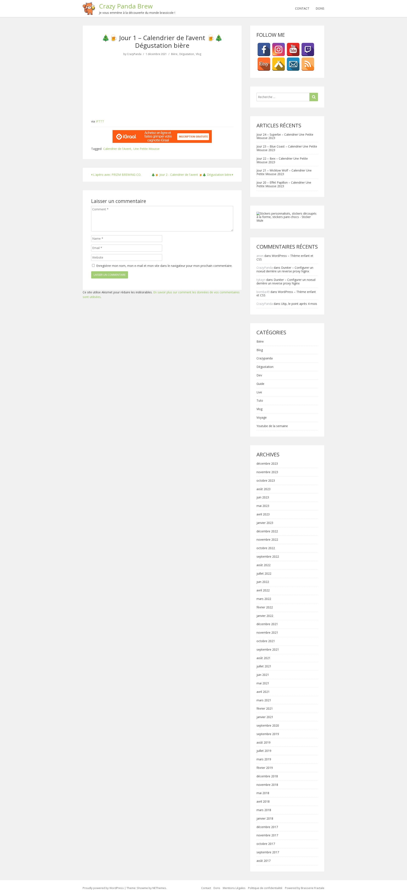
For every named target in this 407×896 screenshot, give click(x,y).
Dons (320, 8)
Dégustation (186, 54)
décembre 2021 (267, 624)
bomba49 (263, 292)
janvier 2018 (264, 818)
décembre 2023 (267, 464)
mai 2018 (262, 793)
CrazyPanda (134, 54)
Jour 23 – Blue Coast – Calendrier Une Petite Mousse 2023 (286, 148)
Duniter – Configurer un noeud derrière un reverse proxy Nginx (284, 269)
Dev (259, 375)
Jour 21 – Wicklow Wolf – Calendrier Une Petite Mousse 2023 (284, 172)
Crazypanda (264, 358)
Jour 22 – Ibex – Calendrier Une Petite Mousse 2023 (282, 160)
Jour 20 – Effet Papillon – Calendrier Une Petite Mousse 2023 (283, 184)
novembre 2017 (267, 835)
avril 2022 (263, 590)
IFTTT (100, 121)
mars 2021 (263, 700)
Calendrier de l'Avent (117, 149)
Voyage (261, 417)
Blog (259, 350)
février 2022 (264, 607)
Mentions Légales (234, 888)
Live (259, 392)
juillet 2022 (263, 573)
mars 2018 (263, 810)
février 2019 (264, 768)
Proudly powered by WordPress (103, 888)
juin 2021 (262, 675)
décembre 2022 (267, 531)
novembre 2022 (267, 540)
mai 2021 (262, 683)
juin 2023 (262, 497)
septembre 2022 (267, 556)
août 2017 (263, 861)
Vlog (198, 54)
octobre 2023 (265, 480)
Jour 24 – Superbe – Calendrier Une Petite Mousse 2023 (284, 136)
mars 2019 (263, 759)
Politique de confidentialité (265, 888)
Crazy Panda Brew (126, 6)
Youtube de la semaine (272, 426)
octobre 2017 (265, 844)
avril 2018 (263, 801)
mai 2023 (262, 506)
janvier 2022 (264, 616)
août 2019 (263, 742)
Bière (174, 54)
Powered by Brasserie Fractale (304, 888)
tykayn (260, 280)
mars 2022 (263, 599)
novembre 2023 (267, 472)
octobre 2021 (265, 641)
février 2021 (264, 708)
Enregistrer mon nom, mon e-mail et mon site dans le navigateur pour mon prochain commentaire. (164, 266)
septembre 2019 (267, 734)
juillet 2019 (263, 751)
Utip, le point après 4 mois (299, 304)
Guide (260, 384)
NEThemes (159, 888)
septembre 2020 (267, 725)
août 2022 (263, 565)
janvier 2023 (264, 523)
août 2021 (263, 658)
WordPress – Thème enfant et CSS (284, 257)
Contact (302, 8)
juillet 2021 (263, 666)
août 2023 (263, 489)
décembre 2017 (267, 827)
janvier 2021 (264, 717)
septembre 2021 (267, 649)
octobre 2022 (265, 548)
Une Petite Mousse (146, 149)
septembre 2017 (267, 852)
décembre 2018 (267, 776)
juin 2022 (262, 582)
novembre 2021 (267, 632)
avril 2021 (263, 692)
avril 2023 (263, 514)
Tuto (259, 400)
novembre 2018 (267, 785)
